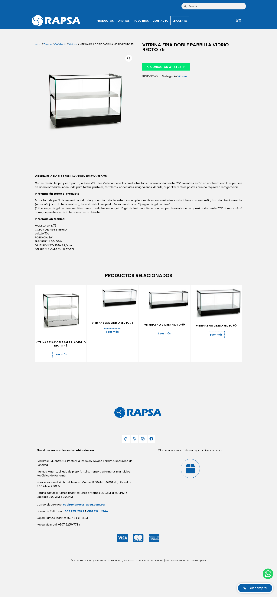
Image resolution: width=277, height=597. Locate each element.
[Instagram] (143, 439)
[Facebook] (151, 439)
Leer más (60, 354)
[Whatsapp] (134, 439)
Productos (105, 21)
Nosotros (141, 21)
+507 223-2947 (73, 511)
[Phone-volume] (126, 439)
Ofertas (124, 21)
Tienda (48, 44)
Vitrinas (72, 44)
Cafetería (60, 44)
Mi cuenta (179, 21)
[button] (128, 58)
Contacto (160, 21)
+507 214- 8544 (97, 511)
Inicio (38, 44)
